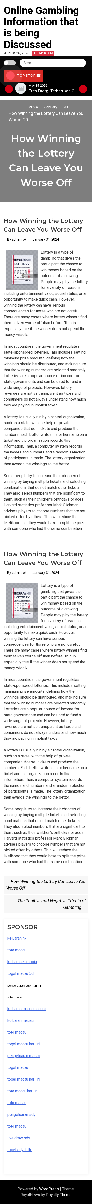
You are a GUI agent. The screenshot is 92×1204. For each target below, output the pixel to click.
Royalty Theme (59, 1194)
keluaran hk (16, 938)
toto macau (16, 1126)
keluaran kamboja (22, 961)
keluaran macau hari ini (26, 1008)
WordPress (49, 1189)
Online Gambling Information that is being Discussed (41, 27)
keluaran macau (20, 1020)
